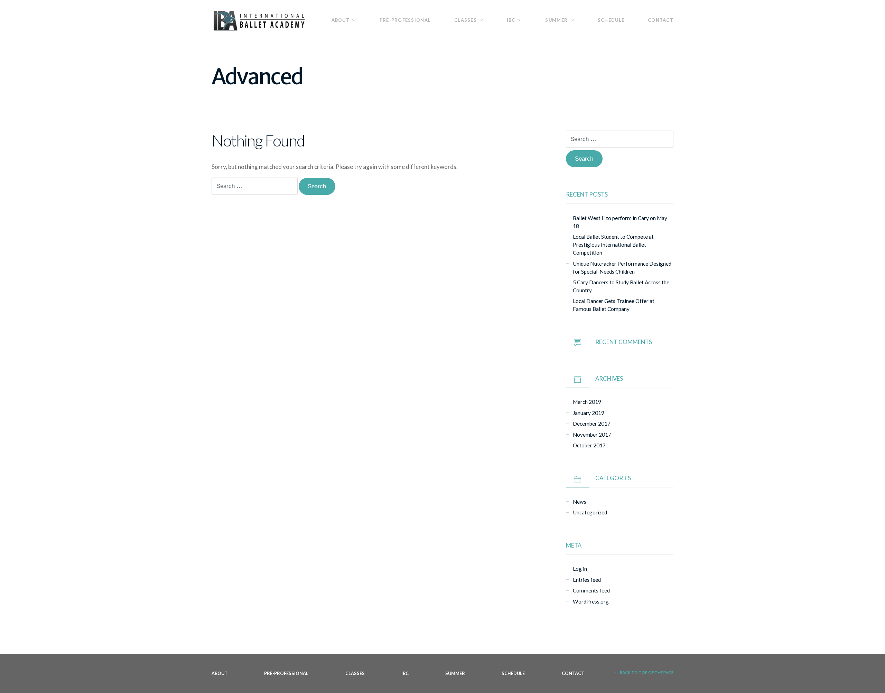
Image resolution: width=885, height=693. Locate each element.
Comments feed (591, 590)
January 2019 (588, 413)
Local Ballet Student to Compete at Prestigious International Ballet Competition (613, 245)
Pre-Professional (405, 20)
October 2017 (589, 445)
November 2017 (592, 434)
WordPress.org (591, 601)
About (341, 20)
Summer (556, 20)
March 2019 (587, 402)
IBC (511, 20)
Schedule (611, 20)
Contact (660, 20)
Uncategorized (590, 512)
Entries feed (587, 580)
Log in (580, 569)
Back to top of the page (646, 672)
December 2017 (592, 423)
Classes (465, 20)
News (579, 502)
